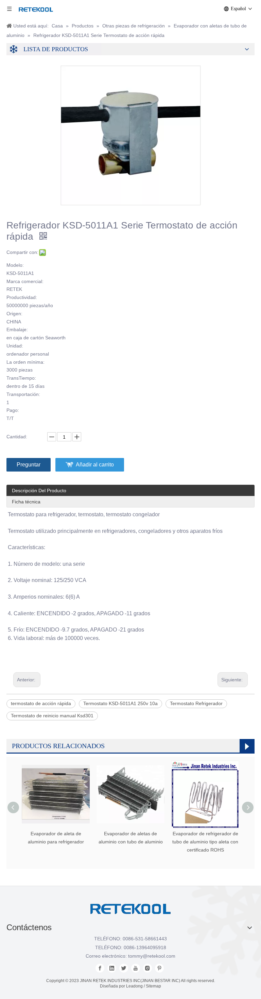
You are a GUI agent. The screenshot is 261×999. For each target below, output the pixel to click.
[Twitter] (123, 968)
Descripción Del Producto (39, 490)
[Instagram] (147, 968)
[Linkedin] (111, 968)
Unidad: (14, 345)
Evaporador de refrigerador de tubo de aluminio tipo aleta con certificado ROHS (205, 842)
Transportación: (23, 394)
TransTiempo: (21, 378)
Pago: (12, 410)
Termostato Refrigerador (196, 703)
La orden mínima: (25, 362)
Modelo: (15, 265)
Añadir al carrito (95, 464)
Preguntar (28, 464)
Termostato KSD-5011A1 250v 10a (120, 703)
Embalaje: (17, 329)
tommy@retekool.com (151, 956)
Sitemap (153, 986)
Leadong (134, 986)
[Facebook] (99, 968)
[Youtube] (135, 968)
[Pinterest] (159, 968)
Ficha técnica (26, 501)
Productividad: (21, 297)
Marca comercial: (25, 281)
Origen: (14, 313)
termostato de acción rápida (41, 703)
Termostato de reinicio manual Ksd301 (52, 715)
